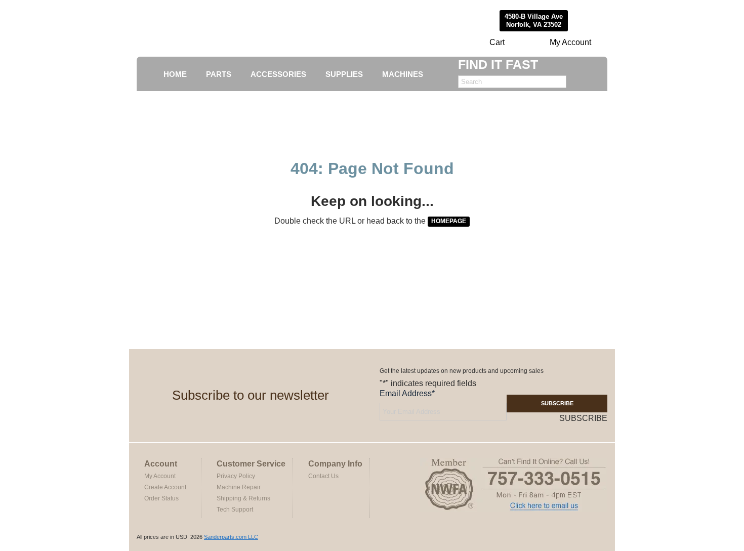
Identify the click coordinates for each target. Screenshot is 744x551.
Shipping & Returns (243, 498)
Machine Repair (239, 487)
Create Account (165, 487)
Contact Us (323, 476)
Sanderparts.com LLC (231, 537)
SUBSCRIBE (557, 403)
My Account (570, 42)
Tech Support (235, 509)
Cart (497, 42)
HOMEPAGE (448, 221)
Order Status (161, 498)
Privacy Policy (236, 476)
